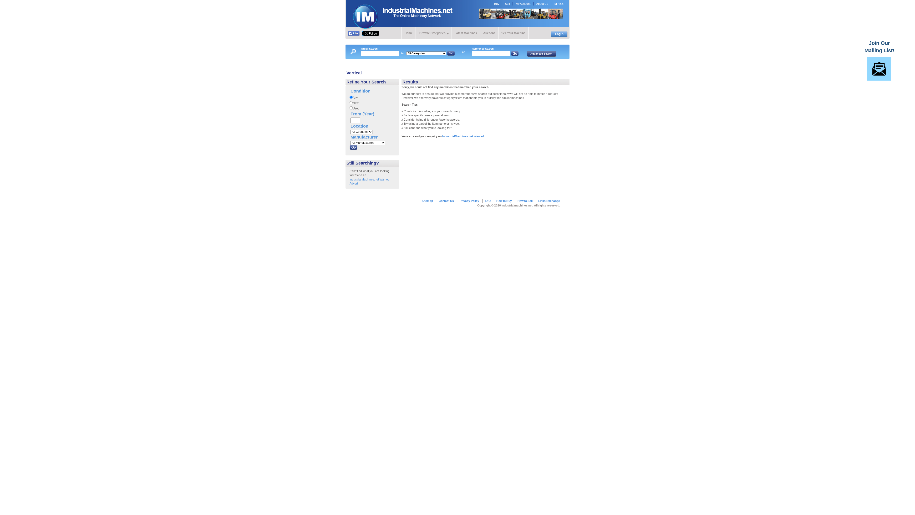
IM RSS (559, 3)
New (356, 103)
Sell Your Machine (513, 33)
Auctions (489, 33)
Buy (496, 3)
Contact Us (446, 201)
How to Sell (525, 201)
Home (409, 33)
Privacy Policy (469, 201)
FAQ (488, 201)
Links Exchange (549, 201)
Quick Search (369, 48)
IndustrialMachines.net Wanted (463, 136)
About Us (542, 3)
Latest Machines (466, 33)
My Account (523, 3)
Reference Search (483, 48)
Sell (507, 3)
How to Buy (504, 201)
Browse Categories (432, 33)
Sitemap (427, 201)
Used (356, 108)
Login (559, 34)
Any (355, 97)
